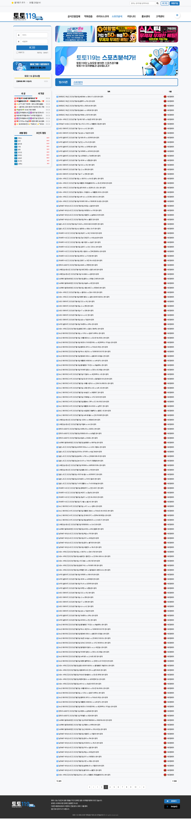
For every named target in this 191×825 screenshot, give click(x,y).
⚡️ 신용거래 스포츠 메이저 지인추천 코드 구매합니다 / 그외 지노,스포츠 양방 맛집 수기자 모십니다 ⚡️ (47, 107)
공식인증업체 (74, 16)
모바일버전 (172, 806)
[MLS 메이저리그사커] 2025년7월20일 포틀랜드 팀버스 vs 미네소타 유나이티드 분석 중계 (85, 511)
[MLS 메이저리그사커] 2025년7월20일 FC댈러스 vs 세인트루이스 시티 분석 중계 (83, 374)
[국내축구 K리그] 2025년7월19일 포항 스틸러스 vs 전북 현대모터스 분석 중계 (82, 251)
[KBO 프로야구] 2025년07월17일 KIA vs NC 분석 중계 (75, 128)
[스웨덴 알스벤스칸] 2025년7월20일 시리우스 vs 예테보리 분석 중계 (79, 420)
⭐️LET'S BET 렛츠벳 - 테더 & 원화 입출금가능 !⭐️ (32, 104)
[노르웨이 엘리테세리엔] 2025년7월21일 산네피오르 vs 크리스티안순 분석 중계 (82, 729)
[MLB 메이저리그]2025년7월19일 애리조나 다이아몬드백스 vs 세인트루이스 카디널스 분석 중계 (87, 342)
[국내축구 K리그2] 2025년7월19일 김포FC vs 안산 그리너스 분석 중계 (80, 247)
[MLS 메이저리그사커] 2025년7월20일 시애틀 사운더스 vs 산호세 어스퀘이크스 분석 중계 (85, 383)
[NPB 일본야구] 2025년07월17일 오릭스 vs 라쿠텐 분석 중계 (77, 147)
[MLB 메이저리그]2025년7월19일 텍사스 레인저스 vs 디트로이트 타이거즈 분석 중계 (84, 351)
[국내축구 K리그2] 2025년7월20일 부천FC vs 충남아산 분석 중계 (78, 493)
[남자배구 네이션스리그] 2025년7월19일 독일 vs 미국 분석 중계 (77, 533)
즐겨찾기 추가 (19, 3)
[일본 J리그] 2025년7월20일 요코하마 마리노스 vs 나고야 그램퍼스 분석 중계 (82, 447)
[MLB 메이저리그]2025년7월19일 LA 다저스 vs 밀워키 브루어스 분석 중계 (81, 333)
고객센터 (160, 16)
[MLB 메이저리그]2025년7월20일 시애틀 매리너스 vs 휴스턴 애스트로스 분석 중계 (83, 688)
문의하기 (172, 801)
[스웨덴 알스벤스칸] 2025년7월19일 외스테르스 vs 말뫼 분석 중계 (78, 274)
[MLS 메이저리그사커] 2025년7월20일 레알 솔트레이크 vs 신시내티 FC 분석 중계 (83, 520)
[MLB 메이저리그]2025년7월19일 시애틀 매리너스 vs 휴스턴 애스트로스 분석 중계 (83, 338)
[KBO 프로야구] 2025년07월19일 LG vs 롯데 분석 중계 (75, 597)
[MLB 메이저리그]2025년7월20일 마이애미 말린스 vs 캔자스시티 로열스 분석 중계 (83, 652)
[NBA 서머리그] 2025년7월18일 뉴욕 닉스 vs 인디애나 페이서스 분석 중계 (81, 197)
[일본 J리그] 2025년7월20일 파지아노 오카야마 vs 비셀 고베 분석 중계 (80, 452)
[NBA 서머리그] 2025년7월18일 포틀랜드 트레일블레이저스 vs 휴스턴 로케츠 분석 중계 (85, 183)
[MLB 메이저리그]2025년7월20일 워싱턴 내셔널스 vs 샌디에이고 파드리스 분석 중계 (84, 638)
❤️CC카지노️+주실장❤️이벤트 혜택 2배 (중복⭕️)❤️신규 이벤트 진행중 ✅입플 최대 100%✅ (45, 121)
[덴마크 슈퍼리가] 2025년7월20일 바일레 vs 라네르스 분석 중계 (77, 438)
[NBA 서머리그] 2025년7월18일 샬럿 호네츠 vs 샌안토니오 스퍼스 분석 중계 (81, 188)
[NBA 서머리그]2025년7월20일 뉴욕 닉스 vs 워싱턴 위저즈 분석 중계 (79, 684)
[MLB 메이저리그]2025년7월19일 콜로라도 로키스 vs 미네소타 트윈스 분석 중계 (83, 347)
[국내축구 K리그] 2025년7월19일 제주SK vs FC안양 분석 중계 (77, 256)
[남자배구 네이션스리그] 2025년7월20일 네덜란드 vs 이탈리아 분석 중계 (80, 734)
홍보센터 (146, 16)
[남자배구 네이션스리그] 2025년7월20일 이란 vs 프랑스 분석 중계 (78, 761)
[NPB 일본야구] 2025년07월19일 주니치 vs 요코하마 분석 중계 (78, 584)
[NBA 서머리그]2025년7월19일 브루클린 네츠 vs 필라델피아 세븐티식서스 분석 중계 (84, 570)
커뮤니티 (131, 16)
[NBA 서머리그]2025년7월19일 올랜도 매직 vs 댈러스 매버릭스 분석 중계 (81, 329)
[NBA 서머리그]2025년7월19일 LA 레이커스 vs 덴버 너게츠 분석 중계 (80, 552)
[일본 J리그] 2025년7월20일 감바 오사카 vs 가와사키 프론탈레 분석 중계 (80, 461)
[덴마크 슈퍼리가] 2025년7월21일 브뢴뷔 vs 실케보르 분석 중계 (77, 711)
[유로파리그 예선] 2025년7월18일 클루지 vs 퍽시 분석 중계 (76, 101)
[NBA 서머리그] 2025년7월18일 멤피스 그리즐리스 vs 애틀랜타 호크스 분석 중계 (83, 192)
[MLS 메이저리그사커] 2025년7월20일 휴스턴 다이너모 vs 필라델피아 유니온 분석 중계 (85, 379)
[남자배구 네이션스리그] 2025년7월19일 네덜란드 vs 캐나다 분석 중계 (79, 547)
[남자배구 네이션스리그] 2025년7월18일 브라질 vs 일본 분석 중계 (78, 206)
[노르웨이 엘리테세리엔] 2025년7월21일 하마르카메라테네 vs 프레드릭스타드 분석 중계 (85, 720)
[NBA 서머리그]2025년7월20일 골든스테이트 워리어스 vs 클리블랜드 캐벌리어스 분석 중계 (86, 665)
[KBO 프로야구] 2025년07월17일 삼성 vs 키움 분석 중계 (76, 133)
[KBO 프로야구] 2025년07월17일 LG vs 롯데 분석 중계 (75, 169)
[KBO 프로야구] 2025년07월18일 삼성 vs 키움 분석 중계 (76, 320)
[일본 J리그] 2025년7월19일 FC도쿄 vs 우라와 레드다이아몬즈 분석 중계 (80, 224)
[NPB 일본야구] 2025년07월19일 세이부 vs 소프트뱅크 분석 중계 (78, 579)
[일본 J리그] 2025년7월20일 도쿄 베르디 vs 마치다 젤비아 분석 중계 (79, 479)
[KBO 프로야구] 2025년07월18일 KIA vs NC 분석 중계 (75, 315)
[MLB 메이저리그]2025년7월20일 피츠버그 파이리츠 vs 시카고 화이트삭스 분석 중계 (84, 643)
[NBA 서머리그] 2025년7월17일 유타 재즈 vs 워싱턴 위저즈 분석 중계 (79, 119)
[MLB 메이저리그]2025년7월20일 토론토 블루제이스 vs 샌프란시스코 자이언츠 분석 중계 (85, 661)
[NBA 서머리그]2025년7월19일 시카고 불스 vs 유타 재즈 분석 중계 (79, 561)
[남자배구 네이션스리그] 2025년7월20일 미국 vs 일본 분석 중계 (77, 747)
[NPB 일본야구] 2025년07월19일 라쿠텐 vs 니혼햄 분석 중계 (77, 588)
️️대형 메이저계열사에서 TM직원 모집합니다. (29, 115)
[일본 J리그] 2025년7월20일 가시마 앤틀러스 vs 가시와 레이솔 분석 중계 (80, 483)
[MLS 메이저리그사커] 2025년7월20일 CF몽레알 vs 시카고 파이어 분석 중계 (82, 397)
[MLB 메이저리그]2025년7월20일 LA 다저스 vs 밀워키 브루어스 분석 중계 (81, 693)
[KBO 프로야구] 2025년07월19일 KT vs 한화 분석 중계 (75, 602)
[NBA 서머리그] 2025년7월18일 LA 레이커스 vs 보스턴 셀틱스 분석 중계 (80, 178)
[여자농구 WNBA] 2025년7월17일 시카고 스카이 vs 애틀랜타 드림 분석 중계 (82, 124)
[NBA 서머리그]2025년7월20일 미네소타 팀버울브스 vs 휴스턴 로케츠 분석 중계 (83, 675)
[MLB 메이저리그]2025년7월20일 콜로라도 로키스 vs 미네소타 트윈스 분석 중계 (83, 697)
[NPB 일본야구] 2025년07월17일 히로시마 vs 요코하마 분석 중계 (78, 137)
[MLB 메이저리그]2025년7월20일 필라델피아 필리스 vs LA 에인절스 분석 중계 (82, 647)
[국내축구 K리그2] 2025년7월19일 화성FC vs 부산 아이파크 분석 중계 (80, 233)
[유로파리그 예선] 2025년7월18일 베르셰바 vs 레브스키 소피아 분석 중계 (80, 97)
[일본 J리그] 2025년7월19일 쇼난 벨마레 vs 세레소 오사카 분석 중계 (79, 229)
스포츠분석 (117, 16)
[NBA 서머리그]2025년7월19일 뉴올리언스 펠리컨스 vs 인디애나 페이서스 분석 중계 (84, 556)
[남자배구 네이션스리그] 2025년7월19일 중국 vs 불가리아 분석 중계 (79, 543)
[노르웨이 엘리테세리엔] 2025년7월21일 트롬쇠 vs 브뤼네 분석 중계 (79, 725)
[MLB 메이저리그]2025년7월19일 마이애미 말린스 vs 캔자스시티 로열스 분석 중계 (83, 370)
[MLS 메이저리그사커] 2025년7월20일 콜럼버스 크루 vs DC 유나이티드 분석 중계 (83, 401)
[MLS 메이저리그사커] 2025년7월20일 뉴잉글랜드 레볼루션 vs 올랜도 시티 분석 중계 (84, 411)
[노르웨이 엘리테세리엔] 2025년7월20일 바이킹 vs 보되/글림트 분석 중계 (80, 529)
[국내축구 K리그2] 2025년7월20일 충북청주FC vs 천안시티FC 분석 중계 (80, 488)
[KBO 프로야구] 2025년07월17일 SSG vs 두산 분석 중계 (76, 165)
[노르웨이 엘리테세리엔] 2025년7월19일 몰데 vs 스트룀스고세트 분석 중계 (81, 279)
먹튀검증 (88, 16)
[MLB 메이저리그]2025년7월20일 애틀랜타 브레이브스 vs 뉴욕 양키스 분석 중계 (83, 702)
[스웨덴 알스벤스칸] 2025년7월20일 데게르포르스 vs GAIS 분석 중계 (79, 524)
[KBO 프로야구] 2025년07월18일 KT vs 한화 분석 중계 (75, 310)
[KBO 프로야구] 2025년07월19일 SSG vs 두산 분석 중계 (76, 593)
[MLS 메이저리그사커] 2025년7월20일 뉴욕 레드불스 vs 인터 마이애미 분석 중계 (83, 415)
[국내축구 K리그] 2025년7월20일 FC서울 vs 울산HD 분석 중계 (77, 502)
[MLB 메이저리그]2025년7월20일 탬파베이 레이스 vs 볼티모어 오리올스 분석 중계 (83, 634)
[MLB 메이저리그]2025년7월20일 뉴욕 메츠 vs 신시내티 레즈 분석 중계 (80, 656)
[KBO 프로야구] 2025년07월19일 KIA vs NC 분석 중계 (75, 606)
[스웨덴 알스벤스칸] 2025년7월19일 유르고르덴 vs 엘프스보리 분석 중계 (80, 269)
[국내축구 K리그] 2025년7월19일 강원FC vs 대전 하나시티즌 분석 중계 (80, 260)
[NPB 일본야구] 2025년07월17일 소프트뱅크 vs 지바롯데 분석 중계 (79, 156)
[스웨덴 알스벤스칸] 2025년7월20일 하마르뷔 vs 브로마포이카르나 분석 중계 (81, 465)
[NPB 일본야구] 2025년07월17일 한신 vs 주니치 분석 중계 (76, 142)
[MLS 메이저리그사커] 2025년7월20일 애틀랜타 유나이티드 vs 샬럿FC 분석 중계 (83, 406)
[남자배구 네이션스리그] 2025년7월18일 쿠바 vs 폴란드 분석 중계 (78, 219)
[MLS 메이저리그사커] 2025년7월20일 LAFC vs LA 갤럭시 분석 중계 (80, 506)
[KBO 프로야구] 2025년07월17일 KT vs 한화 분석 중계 (75, 174)
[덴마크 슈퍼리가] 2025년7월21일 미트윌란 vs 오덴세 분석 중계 (77, 716)
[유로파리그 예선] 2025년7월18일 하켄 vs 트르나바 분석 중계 (77, 106)
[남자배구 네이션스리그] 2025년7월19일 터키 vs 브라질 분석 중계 (78, 538)
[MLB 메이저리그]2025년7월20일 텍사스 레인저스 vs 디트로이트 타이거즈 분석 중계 (84, 629)
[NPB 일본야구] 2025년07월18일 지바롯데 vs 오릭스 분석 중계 (78, 324)
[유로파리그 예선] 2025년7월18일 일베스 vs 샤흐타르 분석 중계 (77, 110)
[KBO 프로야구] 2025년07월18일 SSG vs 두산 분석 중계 (76, 301)
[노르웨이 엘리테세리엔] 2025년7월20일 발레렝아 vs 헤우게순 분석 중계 (80, 442)
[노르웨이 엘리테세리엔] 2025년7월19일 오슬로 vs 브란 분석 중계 (78, 283)
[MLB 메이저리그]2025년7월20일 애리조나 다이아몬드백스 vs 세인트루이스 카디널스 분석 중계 (87, 706)
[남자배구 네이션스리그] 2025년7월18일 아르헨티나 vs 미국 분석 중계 (79, 210)
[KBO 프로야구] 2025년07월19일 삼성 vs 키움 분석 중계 (76, 611)
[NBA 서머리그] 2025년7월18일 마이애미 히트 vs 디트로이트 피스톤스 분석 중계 (83, 201)
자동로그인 (21, 52)
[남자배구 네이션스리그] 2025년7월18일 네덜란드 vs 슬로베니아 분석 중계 (81, 215)
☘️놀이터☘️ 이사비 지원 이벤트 (26, 110)
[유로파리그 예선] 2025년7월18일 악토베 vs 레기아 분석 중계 (77, 115)
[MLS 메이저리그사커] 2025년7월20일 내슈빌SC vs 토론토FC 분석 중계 (81, 392)
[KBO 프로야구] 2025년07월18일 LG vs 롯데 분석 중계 (75, 306)
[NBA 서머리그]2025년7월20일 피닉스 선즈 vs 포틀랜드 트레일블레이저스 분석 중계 (84, 775)
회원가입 (174, 3)
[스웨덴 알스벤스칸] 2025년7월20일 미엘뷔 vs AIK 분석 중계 (77, 424)
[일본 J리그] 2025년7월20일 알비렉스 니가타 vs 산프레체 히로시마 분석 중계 (82, 456)
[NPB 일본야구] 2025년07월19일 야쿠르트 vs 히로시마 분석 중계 (78, 574)
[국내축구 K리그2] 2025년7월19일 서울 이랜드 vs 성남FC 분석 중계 (79, 242)
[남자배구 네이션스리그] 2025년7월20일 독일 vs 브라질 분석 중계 (78, 752)
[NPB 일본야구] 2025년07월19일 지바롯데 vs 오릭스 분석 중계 (78, 615)
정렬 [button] (175, 781)
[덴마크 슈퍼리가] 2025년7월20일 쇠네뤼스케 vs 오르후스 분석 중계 (79, 429)
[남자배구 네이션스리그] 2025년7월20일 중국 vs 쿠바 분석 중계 (77, 738)
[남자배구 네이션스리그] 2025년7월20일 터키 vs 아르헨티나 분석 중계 (79, 757)
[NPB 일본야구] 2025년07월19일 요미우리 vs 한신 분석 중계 (77, 620)
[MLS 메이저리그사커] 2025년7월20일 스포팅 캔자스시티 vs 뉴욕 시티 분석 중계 (83, 388)
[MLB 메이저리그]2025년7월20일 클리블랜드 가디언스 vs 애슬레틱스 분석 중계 (82, 625)
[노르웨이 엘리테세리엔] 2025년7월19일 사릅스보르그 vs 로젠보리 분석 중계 (81, 288)
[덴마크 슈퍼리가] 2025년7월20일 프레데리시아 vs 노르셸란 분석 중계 (79, 433)
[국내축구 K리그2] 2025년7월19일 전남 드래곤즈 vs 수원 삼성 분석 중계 (80, 238)
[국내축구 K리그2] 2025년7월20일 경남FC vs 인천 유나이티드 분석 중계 (80, 497)
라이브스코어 (102, 16)
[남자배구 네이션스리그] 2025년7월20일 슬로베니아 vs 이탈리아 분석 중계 (81, 766)
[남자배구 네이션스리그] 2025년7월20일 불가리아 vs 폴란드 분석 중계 (79, 770)
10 (135, 787)
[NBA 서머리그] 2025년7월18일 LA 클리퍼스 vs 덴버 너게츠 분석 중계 (80, 292)
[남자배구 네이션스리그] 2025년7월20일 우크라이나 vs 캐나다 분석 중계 (80, 743)
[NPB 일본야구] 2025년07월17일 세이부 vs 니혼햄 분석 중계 (77, 160)
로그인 (164, 3)
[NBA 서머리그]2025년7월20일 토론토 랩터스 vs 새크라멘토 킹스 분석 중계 (81, 679)
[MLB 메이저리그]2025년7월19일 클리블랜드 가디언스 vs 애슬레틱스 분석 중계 (82, 365)
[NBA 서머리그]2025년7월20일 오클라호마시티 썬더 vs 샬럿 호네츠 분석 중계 (82, 670)
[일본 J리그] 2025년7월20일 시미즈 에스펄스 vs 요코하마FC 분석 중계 (80, 474)
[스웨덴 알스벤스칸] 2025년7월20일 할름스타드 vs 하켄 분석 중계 (78, 470)
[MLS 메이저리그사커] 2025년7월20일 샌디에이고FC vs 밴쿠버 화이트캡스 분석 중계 (84, 515)
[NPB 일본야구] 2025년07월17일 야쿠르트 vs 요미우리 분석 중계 (78, 151)
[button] (59, 781)
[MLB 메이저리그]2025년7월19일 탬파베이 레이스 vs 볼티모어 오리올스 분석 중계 (83, 356)
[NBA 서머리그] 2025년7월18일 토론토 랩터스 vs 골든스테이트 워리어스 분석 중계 (83, 297)
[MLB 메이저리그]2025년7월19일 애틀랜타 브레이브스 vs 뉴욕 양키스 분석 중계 (83, 361)
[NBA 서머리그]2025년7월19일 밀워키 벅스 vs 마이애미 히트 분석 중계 (80, 565)
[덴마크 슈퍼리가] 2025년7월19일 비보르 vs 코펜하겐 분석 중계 (77, 265)
